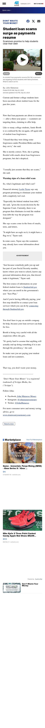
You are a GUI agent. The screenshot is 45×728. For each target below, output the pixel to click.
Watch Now (38, 3)
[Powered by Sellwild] (38, 579)
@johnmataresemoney (27, 399)
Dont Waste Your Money (10, 22)
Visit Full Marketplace (34, 440)
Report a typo (9, 424)
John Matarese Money (26, 396)
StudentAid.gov (30, 287)
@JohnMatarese (22, 402)
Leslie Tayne (24, 189)
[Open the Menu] (4, 4)
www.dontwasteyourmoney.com (16, 415)
